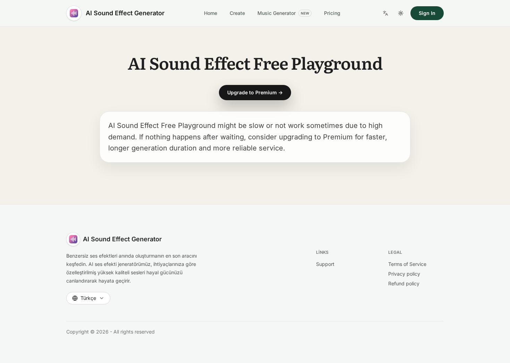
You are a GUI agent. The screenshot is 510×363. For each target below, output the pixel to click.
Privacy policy (404, 274)
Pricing (332, 13)
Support (325, 264)
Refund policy (403, 283)
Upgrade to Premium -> (255, 92)
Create (237, 13)
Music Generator (283, 13)
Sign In (427, 13)
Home (210, 13)
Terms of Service (407, 264)
